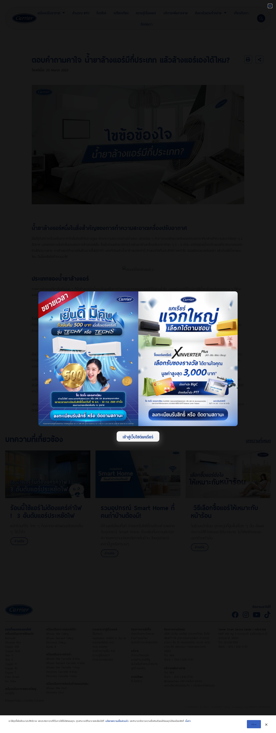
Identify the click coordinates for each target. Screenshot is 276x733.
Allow (254, 724)
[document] (138, 366)
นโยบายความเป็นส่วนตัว (117, 721)
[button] (270, 6)
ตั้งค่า (188, 721)
